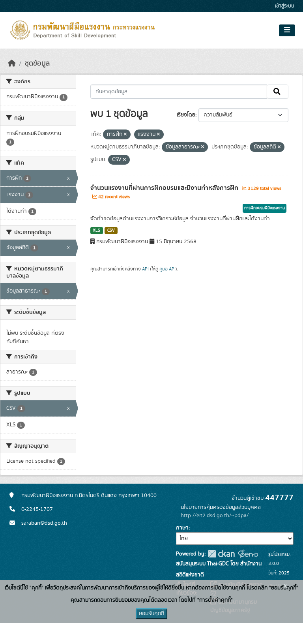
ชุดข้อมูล (37, 63)
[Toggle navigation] (287, 30)
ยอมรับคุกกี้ (151, 613)
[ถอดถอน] (125, 134)
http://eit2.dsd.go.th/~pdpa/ (215, 516)
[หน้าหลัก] (12, 63)
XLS (96, 230)
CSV (111, 230)
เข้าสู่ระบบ (284, 6)
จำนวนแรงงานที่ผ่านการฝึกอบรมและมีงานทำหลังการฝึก (165, 188)
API (145, 268)
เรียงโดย (186, 115)
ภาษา (182, 528)
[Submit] (277, 91)
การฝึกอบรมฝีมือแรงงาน (264, 208)
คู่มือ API (167, 268)
